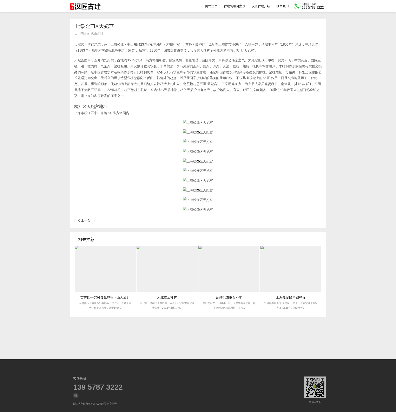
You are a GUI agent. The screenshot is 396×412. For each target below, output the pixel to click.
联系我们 (282, 6)
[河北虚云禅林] (167, 269)
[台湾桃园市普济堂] (228, 269)
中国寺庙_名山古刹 (90, 33)
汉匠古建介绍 (261, 6)
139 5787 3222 (98, 387)
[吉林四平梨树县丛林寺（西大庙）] (105, 269)
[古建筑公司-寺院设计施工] (85, 6)
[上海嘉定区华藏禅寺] (290, 269)
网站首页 (211, 6)
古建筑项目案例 (234, 6)
